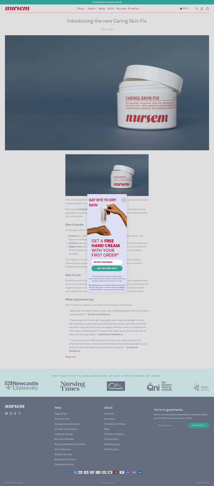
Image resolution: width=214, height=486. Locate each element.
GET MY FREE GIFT (107, 268)
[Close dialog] (124, 200)
